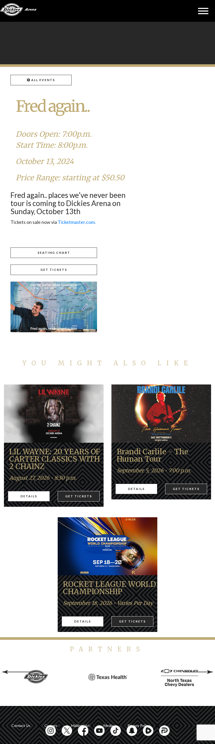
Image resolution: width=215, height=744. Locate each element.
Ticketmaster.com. (77, 222)
